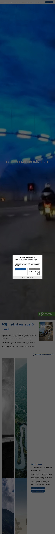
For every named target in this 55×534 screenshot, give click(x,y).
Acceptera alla (20, 268)
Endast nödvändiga (35, 268)
